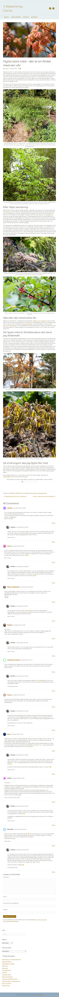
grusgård (48, 214)
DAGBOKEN (11, 493)
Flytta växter (33, 493)
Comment (6, 877)
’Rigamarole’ (13, 325)
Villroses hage (6, 985)
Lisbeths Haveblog (13, 660)
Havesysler (5, 968)
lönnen (9, 211)
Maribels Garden (6, 974)
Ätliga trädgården (13, 587)
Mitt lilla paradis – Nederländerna (11, 981)
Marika (9, 625)
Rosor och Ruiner (6, 983)
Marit (9, 546)
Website (5, 909)
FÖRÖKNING (19, 493)
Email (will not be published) (11, 903)
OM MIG (26, 17)
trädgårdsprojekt (42, 493)
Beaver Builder (39, 994)
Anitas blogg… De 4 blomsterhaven (11, 959)
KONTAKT (34, 17)
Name (5, 896)
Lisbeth (9, 508)
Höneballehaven (6, 970)
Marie (9, 695)
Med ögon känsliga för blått (9, 979)
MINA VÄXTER (16, 17)
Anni (8, 734)
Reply (53, 523)
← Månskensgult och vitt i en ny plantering (14, 496)
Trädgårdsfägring (7, 476)
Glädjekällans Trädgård (8, 963)
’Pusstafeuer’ (43, 321)
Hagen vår (5, 966)
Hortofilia (4, 972)
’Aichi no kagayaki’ (27, 324)
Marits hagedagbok (7, 977)
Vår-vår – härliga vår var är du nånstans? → (44, 496)
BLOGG (6, 17)
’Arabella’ (35, 321)
